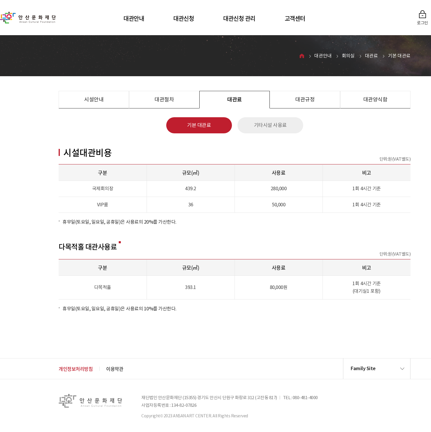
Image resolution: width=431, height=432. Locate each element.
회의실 (348, 56)
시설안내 (93, 99)
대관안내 (133, 18)
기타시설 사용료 (270, 125)
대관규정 (305, 99)
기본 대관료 (399, 56)
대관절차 (164, 99)
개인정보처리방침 (76, 368)
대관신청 (183, 18)
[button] (376, 368)
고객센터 (295, 18)
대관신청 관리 (239, 18)
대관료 (371, 56)
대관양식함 (375, 99)
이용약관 (114, 368)
